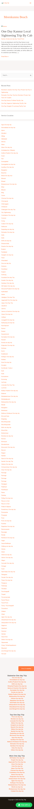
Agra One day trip (6, 124)
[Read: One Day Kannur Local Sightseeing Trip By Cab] (4, 26)
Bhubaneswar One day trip (8, 184)
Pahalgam (4, 484)
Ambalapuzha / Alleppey (8, 150)
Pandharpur (4, 489)
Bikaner (3, 190)
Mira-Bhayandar (5, 421)
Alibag (3, 136)
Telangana (4, 574)
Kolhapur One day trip (7, 356)
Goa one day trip (6, 263)
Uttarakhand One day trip (8, 619)
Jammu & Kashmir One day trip (10, 311)
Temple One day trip (7, 577)
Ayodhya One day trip (7, 167)
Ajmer (3, 130)
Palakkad (4, 486)
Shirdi (3, 552)
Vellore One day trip (6, 639)
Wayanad (4, 648)
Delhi (2, 235)
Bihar (2, 187)
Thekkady (4, 585)
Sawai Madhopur (6, 543)
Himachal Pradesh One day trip (10, 288)
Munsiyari (4, 441)
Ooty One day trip (6, 470)
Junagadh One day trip (7, 320)
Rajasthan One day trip (7, 526)
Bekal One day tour (6, 175)
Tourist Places (5, 600)
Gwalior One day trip (7, 280)
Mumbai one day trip (7, 436)
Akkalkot (3, 133)
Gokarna (3, 266)
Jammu (3, 308)
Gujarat (3, 272)
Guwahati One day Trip (7, 277)
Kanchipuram (5, 325)
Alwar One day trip (6, 147)
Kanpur (3, 331)
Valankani (4, 628)
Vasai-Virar (4, 636)
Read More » (5, 56)
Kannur (3, 39)
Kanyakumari (5, 334)
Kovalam (3, 365)
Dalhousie (4, 226)
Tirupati (3, 594)
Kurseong (4, 379)
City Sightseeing (6, 212)
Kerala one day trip (11, 39)
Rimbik (3, 535)
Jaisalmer (4, 305)
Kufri (2, 371)
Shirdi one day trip (6, 554)
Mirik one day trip (6, 427)
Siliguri (3, 560)
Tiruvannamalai (5, 597)
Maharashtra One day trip (8, 402)
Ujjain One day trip (6, 617)
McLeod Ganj (5, 416)
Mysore (3, 450)
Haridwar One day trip (7, 283)
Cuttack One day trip (7, 223)
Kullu (2, 373)
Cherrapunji (4, 201)
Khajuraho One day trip (7, 345)
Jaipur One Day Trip (7, 303)
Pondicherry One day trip (8, 509)
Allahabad (4, 139)
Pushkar (3, 523)
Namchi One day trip (7, 458)
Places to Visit (5, 501)
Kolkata (3, 359)
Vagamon (4, 625)
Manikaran (4, 410)
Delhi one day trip (6, 240)
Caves (3, 195)
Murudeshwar (5, 444)
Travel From (20, 39)
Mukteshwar (4, 433)
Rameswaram (5, 529)
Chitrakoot (4, 206)
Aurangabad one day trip (8, 164)
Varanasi (3, 631)
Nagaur (3, 453)
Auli (2, 158)
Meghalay (4, 419)
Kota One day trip (6, 362)
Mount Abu (4, 430)
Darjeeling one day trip (7, 229)
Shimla (3, 549)
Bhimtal (3, 178)
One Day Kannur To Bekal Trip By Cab (12, 100)
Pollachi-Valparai (6, 506)
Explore (3, 249)
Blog (2, 192)
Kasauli (3, 339)
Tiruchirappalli (5, 591)
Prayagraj (4, 515)
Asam (3, 156)
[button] (24, 805)
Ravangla (4, 532)
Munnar (3, 438)
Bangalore (4, 170)
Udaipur (3, 611)
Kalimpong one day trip (7, 322)
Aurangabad (4, 161)
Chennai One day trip (7, 198)
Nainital (3, 455)
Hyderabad (4, 291)
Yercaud (3, 653)
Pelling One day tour (7, 498)
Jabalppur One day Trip (8, 297)
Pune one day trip (6, 520)
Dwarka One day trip (7, 246)
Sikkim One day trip (7, 557)
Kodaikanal (4, 354)
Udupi (3, 614)
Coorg (3, 221)
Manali (3, 404)
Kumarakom (4, 376)
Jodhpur (3, 317)
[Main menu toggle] (30, 3)
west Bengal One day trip (8, 651)
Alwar (3, 144)
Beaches (3, 173)
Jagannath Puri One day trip (9, 300)
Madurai (3, 393)
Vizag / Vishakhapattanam (8, 645)
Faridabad (4, 252)
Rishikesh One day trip (7, 537)
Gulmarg (3, 274)
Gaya (2, 257)
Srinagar (3, 566)
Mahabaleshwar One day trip (9, 396)
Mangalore (4, 407)
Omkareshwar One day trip (9, 467)
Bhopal (3, 181)
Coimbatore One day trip (8, 215)
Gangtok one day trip (7, 255)
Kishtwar (3, 348)
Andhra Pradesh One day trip (9, 153)
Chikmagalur (5, 204)
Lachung (3, 382)
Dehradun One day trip (7, 232)
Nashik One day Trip (7, 461)
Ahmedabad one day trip (8, 127)
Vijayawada (4, 642)
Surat (2, 569)
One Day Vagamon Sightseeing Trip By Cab (13, 103)
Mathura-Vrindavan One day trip (10, 413)
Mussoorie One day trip (8, 447)
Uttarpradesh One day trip (8, 622)
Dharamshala (5, 243)
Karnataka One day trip (7, 337)
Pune (2, 518)
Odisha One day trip (7, 464)
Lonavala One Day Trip (7, 385)
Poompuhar (4, 512)
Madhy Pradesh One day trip (9, 390)
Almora (3, 141)
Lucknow (3, 387)
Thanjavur (4, 583)
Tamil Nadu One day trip (8, 571)
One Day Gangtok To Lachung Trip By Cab (13, 106)
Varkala (3, 634)
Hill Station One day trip (8, 286)
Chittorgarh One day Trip (8, 209)
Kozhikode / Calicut (6, 368)
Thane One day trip (6, 580)
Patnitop (3, 495)
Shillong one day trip (7, 546)
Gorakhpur (4, 269)
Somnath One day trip (7, 563)
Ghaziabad (4, 260)
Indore (3, 294)
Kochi (3, 351)
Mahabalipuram (5, 399)
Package (3, 472)
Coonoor (3, 218)
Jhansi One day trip (6, 314)
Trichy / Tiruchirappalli (7, 605)
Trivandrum (4, 608)
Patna (3, 492)
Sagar (3, 540)
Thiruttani (4, 588)
